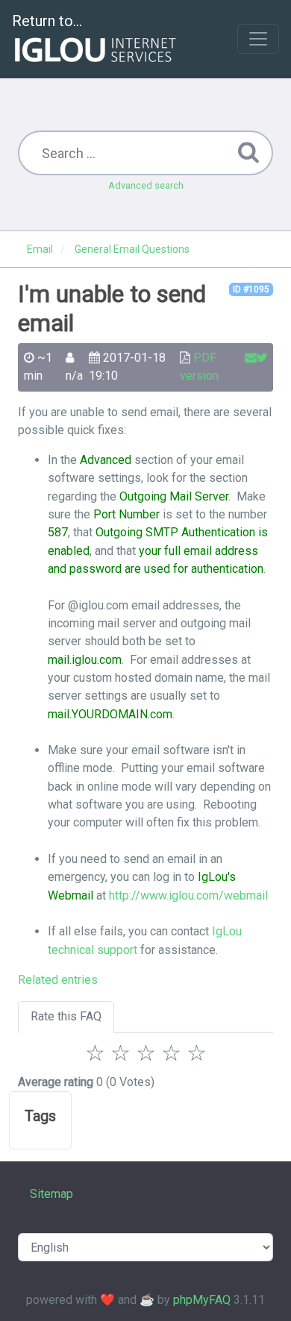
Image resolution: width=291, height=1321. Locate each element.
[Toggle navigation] (258, 39)
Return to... (47, 21)
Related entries (58, 980)
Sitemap (51, 1194)
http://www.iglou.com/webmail (188, 895)
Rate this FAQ (66, 1016)
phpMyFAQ (202, 1300)
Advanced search (146, 185)
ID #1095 (251, 289)
